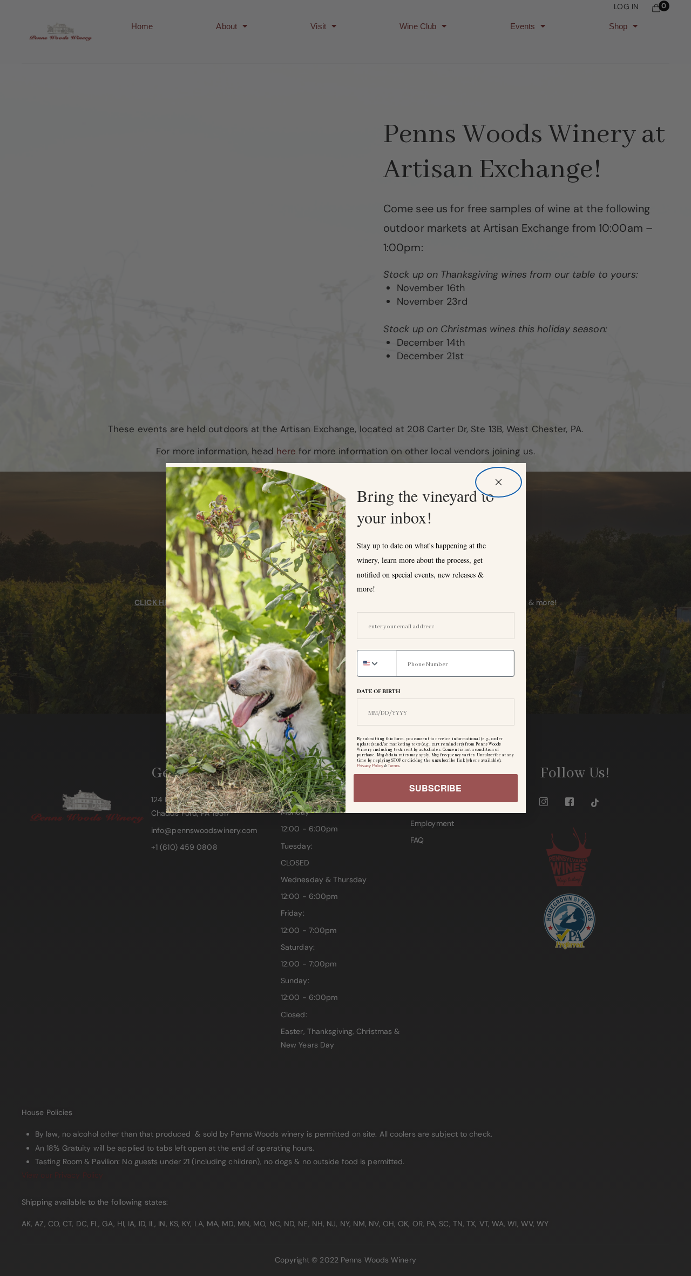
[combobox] (376, 663)
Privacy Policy (370, 765)
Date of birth (379, 691)
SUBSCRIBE (435, 788)
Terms (393, 765)
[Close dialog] (498, 482)
